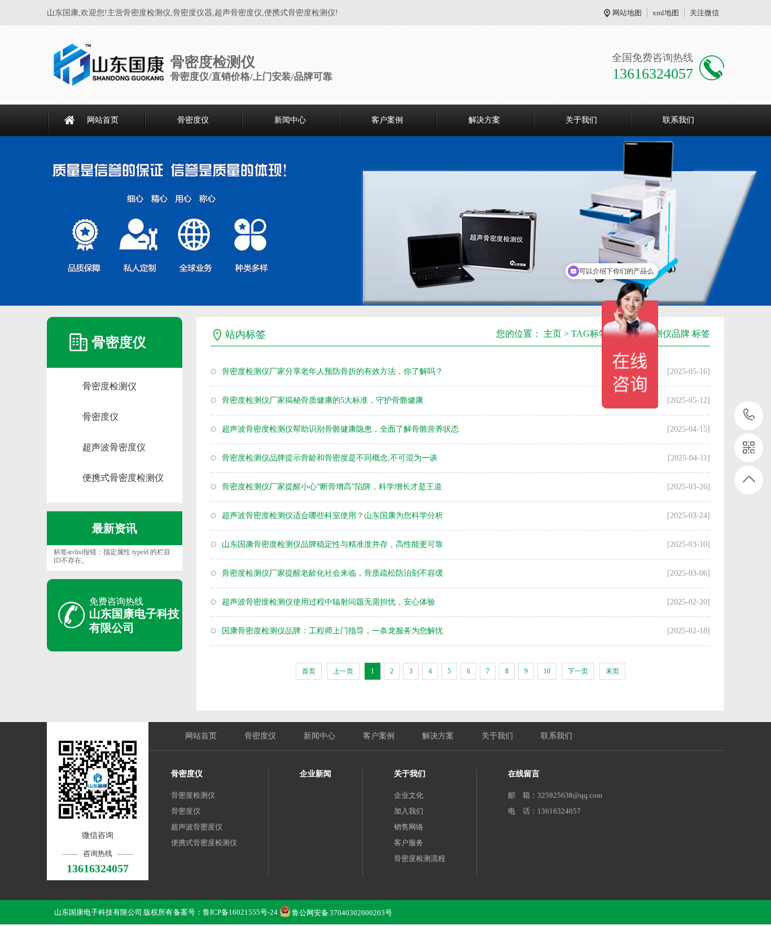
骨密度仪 (193, 120)
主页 (553, 333)
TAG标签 (589, 333)
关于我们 (581, 120)
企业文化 (408, 795)
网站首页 (103, 120)
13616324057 (749, 416)
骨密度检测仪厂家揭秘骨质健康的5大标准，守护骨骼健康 (322, 400)
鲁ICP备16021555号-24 (240, 912)
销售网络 (408, 827)
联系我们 (678, 120)
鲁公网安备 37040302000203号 (342, 909)
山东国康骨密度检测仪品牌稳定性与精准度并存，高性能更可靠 (332, 544)
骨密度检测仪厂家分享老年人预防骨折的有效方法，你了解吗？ (332, 371)
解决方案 (484, 120)
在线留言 (524, 774)
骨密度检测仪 (109, 386)
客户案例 (387, 120)
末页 (612, 671)
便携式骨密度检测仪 (123, 477)
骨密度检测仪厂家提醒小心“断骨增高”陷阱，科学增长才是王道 (332, 486)
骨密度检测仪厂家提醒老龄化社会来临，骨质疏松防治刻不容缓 (332, 573)
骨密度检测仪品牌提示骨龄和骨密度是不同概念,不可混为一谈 (329, 458)
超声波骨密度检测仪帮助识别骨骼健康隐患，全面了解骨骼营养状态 (340, 429)
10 (547, 671)
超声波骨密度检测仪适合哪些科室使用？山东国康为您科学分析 (332, 515)
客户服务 (408, 842)
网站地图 (627, 12)
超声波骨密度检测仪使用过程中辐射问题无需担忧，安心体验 (328, 602)
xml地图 (665, 12)
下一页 (578, 671)
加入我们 (408, 811)
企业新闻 (315, 774)
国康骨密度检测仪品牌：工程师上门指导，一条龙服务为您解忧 (332, 631)
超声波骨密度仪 (114, 447)
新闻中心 (290, 120)
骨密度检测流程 (419, 858)
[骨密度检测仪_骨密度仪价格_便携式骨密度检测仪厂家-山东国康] (108, 65)
